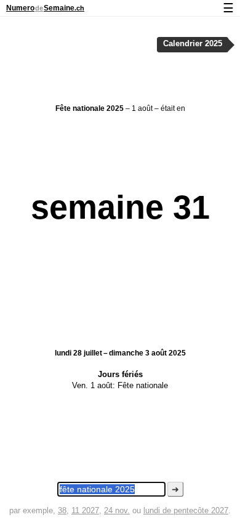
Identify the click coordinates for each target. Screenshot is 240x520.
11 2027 (85, 510)
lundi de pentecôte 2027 (185, 510)
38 (62, 510)
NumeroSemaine (45, 8)
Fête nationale (143, 385)
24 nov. (117, 510)
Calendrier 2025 (192, 43)
